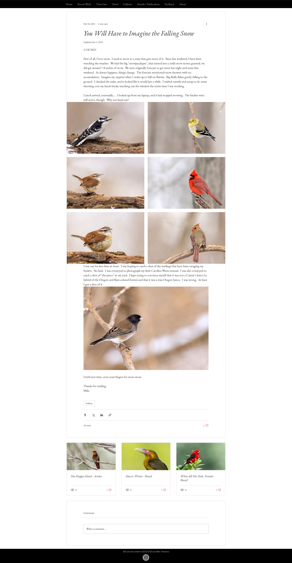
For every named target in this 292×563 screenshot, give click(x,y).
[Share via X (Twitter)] (93, 415)
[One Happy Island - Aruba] (91, 456)
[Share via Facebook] (85, 415)
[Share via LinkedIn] (101, 415)
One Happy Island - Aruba (86, 476)
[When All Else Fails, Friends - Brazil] (200, 456)
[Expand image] (105, 128)
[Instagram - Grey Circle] (146, 557)
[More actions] (206, 24)
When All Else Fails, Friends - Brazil (197, 478)
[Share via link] (110, 415)
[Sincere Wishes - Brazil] (146, 456)
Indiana (89, 403)
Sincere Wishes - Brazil (139, 476)
